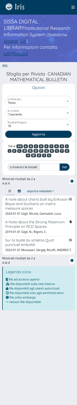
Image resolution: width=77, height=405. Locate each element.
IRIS (5, 66)
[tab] (10, 191)
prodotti (11, 40)
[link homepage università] (17, 7)
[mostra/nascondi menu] (73, 7)
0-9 (19, 146)
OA (23, 40)
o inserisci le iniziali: (24, 167)
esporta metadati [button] (39, 191)
